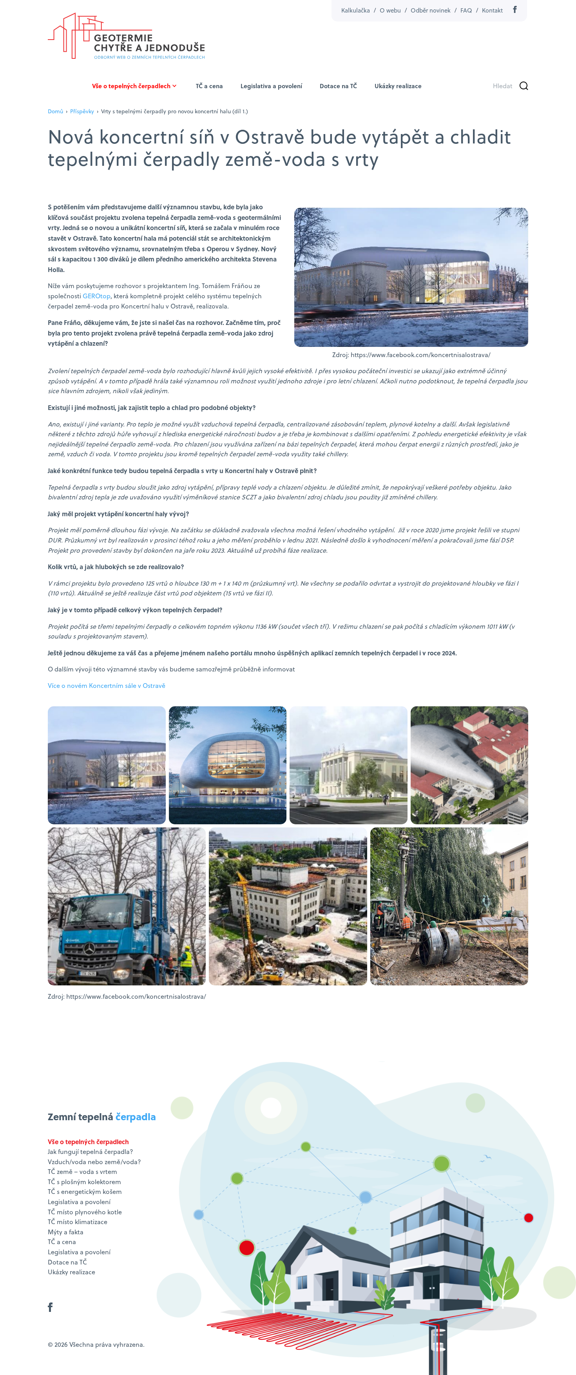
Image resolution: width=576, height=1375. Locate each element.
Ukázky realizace (398, 86)
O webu (390, 10)
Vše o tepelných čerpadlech (131, 86)
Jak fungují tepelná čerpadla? (90, 1151)
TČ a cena (209, 86)
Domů (55, 111)
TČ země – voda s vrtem (82, 1171)
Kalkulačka (355, 10)
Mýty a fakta (65, 1232)
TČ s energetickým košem (85, 1191)
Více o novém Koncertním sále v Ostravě (106, 685)
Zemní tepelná (102, 1116)
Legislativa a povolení (271, 86)
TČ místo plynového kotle (85, 1212)
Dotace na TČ (338, 86)
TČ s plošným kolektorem (84, 1181)
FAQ (466, 10)
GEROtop (96, 296)
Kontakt (492, 10)
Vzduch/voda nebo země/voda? (94, 1161)
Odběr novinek (431, 10)
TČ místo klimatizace (77, 1221)
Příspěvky (82, 111)
